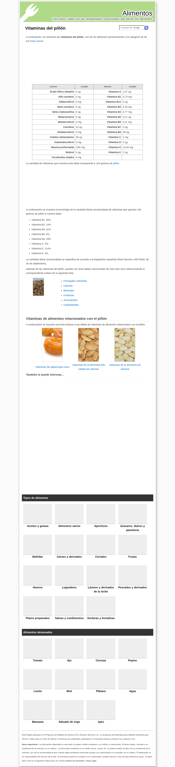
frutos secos (36, 41)
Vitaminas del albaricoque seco (52, 367)
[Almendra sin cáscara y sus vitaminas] (124, 360)
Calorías (68, 285)
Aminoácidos (70, 300)
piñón (116, 163)
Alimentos (137, 13)
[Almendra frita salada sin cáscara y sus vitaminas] (88, 360)
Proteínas (68, 295)
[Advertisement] (87, 63)
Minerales (68, 290)
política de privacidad (75, 761)
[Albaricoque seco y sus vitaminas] (52, 360)
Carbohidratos (71, 305)
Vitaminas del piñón (45, 28)
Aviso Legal (91, 761)
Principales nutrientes (75, 281)
